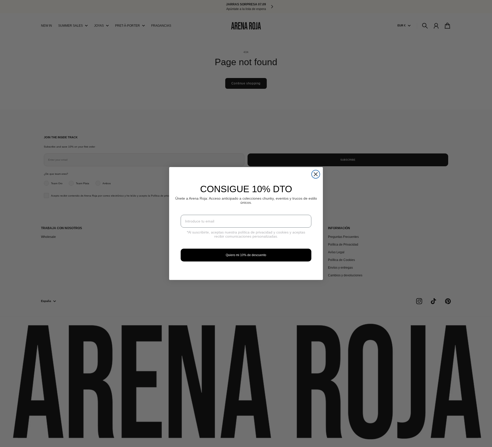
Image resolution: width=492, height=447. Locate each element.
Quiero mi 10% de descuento (246, 255)
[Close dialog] (316, 174)
